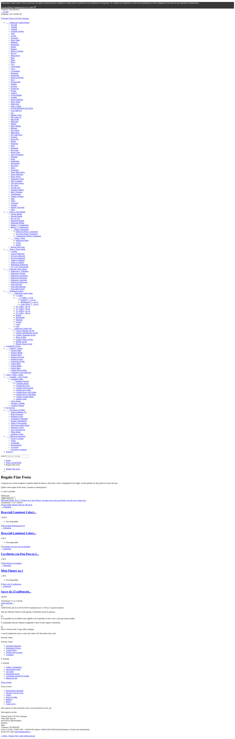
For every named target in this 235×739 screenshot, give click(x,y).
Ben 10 (13, 53)
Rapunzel (14, 148)
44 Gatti (14, 25)
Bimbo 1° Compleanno (20, 225)
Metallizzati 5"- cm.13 (29, 302)
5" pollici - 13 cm (24, 298)
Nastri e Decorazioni (19, 423)
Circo (13, 69)
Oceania (14, 137)
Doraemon (15, 75)
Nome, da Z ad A (29, 500)
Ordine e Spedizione (14, 667)
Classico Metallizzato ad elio (27, 333)
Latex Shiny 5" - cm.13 (30, 304)
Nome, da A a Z (8, 498)
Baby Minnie (16, 126)
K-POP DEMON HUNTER (22, 108)
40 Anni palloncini (18, 258)
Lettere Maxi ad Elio (19, 370)
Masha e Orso (16, 115)
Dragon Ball (15, 82)
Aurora (13, 36)
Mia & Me (15, 119)
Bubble (18, 315)
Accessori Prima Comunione (27, 234)
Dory (13, 80)
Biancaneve (15, 56)
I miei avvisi (10, 704)
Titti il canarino (16, 181)
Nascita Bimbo (16, 216)
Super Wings (16, 177)
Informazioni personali (14, 691)
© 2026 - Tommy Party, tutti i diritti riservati (18, 736)
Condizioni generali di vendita (17, 676)
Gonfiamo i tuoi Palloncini (21, 372)
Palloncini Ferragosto (19, 278)
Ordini (8, 695)
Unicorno (14, 203)
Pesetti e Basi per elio (24, 344)
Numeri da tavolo (17, 357)
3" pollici (19, 295)
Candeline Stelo (17, 379)
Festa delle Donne (18, 289)
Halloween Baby (22, 240)
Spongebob (15, 163)
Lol (12, 113)
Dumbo (14, 84)
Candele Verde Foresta (24, 388)
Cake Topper (16, 401)
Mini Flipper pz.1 (12, 570)
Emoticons (15, 89)
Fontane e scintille (18, 403)
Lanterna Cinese (17, 434)
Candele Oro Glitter (23, 390)
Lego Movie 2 (16, 111)
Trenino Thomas (17, 196)
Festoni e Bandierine (19, 421)
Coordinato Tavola (13, 346)
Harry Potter (15, 102)
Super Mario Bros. (18, 172)
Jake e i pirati (16, 106)
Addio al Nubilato (18, 260)
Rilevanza (5, 500)
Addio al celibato (17, 262)
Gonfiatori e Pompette (19, 419)
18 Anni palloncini (18, 256)
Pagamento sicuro (13, 674)
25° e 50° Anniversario (19, 267)
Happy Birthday (17, 100)
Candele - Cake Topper (17, 377)
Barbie (13, 47)
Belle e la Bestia (17, 51)
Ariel (13, 34)
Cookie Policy (11, 650)
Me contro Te (16, 117)
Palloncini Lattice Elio (21, 328)
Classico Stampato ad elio (25, 335)
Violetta (14, 205)
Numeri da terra (17, 359)
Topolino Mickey (17, 190)
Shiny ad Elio (21, 337)
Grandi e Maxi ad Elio (24, 339)
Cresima (14, 251)
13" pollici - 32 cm (23, 311)
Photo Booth (16, 432)
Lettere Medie (16, 366)
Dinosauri (14, 73)
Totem (13, 441)
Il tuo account (6, 682)
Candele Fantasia (17, 405)
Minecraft (14, 122)
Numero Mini (16, 350)
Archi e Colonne (17, 438)
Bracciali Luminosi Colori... (18, 512)
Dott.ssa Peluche (17, 78)
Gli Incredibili (16, 95)
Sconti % (9, 452)
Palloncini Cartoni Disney (18, 23)
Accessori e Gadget (15, 410)
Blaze (13, 60)
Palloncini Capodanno (19, 276)
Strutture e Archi (17, 427)
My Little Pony (17, 135)
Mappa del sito (11, 678)
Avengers (14, 38)
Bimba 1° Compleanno (20, 227)
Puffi (13, 146)
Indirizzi (9, 699)
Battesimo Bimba (17, 223)
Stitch (13, 168)
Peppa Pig (15, 139)
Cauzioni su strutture (19, 449)
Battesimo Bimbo (17, 221)
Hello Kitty (15, 104)
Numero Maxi (16, 355)
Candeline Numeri (20, 381)
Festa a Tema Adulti (15, 249)
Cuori (18, 324)
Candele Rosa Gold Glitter (26, 392)
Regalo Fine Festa (18, 247)
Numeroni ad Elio (18, 361)
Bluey (13, 62)
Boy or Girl (15, 218)
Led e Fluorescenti (18, 430)
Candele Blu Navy (23, 386)
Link (17, 326)
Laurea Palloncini (17, 254)
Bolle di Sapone (17, 414)
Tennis (18, 245)
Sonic (13, 159)
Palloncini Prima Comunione (27, 232)
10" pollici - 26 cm (23, 306)
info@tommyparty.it (22, 732)
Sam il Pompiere (17, 155)
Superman (15, 170)
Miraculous (15, 133)
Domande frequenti (13, 646)
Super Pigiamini (17, 174)
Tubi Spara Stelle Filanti (20, 425)
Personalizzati (16, 445)
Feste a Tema (18, 238)
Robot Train (15, 152)
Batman (14, 49)
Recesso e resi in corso (14, 693)
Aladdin (14, 27)
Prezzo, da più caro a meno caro (73, 500)
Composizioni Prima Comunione (28, 236)
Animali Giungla (17, 31)
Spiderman (15, 161)
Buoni (8, 702)
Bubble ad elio (21, 342)
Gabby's (14, 93)
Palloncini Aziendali (15, 436)
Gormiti (14, 97)
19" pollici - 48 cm (23, 313)
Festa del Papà (16, 284)
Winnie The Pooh (17, 207)
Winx (13, 210)
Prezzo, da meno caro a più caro (48, 500)
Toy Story (14, 185)
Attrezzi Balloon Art (18, 412)
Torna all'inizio (7, 603)
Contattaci (10, 655)
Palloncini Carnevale (19, 280)
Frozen (13, 91)
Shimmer (14, 157)
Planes (13, 141)
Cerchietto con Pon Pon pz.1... (20, 553)
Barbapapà (15, 45)
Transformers (16, 194)
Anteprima (6, 507)
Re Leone (14, 150)
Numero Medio (17, 353)
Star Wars (14, 166)
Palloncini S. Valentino (19, 271)
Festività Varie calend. (16, 269)
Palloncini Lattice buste (22, 293)
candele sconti (21, 399)
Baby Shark (15, 40)
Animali (14, 29)
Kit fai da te (10, 408)
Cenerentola (15, 67)
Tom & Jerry (16, 188)
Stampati (19, 320)
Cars (12, 64)
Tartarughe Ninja (17, 179)
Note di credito (11, 697)
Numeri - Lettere (14, 348)
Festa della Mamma (18, 287)
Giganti (18, 322)
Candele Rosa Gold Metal (26, 394)
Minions (14, 128)
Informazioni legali (13, 669)
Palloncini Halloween (19, 282)
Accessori (14, 447)
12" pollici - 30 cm (23, 309)
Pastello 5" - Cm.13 (28, 300)
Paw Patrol (15, 130)
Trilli (12, 199)
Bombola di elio (17, 416)
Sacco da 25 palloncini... (16, 591)
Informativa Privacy (13, 648)
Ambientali (15, 443)
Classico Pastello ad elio (25, 331)
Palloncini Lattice (14, 291)
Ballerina (14, 42)
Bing (13, 58)
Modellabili (20, 317)
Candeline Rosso (22, 383)
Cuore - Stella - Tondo (14, 375)
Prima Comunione (20, 229)
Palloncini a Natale (18, 273)
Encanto (14, 86)
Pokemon (14, 144)
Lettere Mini (15, 364)
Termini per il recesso (14, 652)
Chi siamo (10, 672)
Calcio (18, 243)
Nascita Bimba (16, 214)
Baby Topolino (16, 192)
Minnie (13, 124)
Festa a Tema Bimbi (15, 212)
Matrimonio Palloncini (19, 265)
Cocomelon (15, 71)
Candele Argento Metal (25, 397)
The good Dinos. (17, 183)
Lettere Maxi (16, 368)
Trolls (13, 201)
